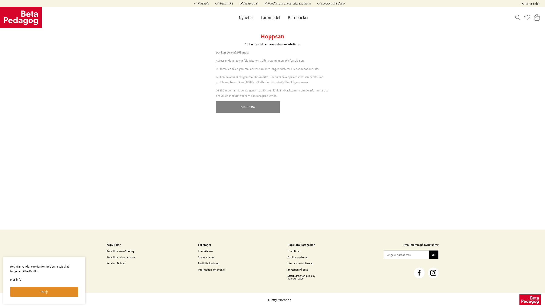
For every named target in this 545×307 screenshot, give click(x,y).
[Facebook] (419, 273)
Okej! (44, 292)
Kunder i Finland (115, 263)
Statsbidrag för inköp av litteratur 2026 (301, 277)
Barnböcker (298, 17)
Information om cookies (211, 269)
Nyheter (246, 17)
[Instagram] (433, 273)
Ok (433, 255)
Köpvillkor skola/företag (120, 251)
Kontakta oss (205, 251)
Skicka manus (206, 257)
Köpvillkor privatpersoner (121, 257)
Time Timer (294, 251)
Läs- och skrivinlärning (300, 263)
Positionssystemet (297, 257)
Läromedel (270, 17)
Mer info (15, 279)
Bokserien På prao (297, 269)
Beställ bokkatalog (208, 263)
